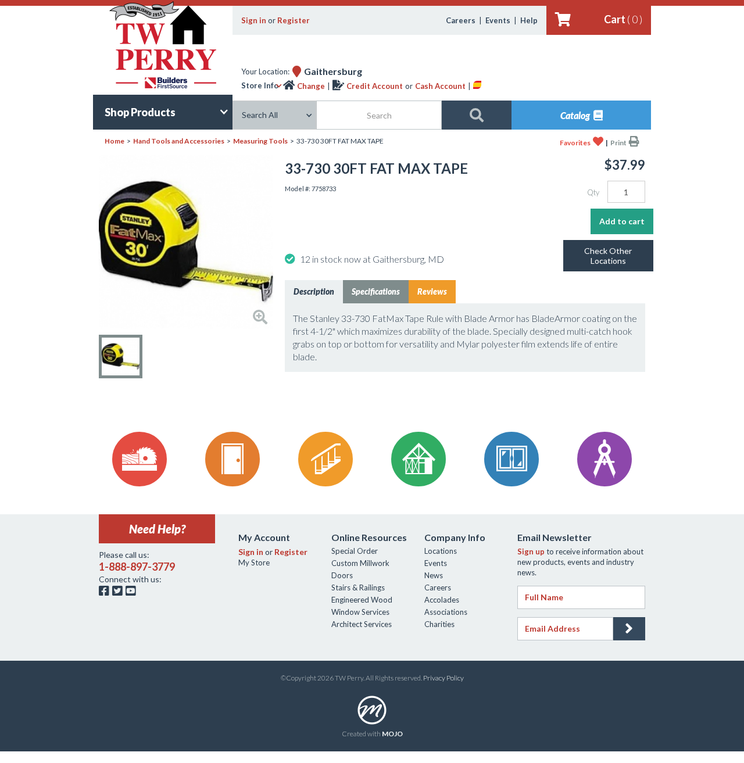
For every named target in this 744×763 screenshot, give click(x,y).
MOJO (392, 733)
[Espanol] (477, 86)
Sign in (253, 20)
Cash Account (440, 86)
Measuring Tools (260, 141)
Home (114, 141)
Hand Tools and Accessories (178, 141)
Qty (593, 192)
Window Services (360, 612)
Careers (460, 20)
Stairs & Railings (358, 587)
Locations (440, 551)
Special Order (354, 551)
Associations (445, 612)
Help (529, 20)
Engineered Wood (361, 599)
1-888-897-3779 (137, 566)
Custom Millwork (360, 563)
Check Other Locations (608, 256)
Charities (439, 624)
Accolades (441, 599)
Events (497, 20)
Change (311, 86)
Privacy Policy (443, 678)
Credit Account (374, 86)
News (433, 575)
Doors (342, 575)
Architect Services (361, 624)
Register (293, 20)
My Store (254, 562)
